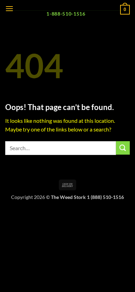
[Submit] (123, 148)
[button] (9, 8)
